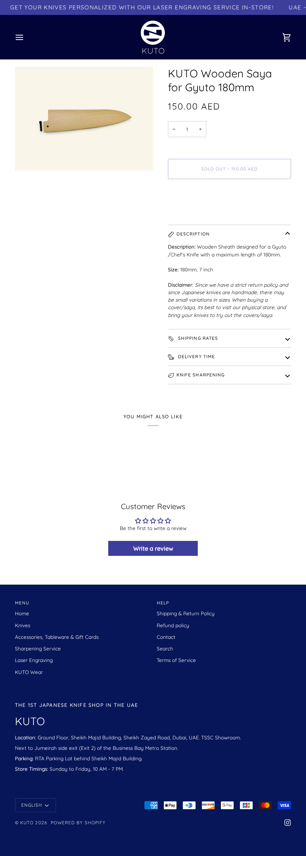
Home (22, 613)
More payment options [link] (194, 213)
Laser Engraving (34, 660)
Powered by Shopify (78, 822)
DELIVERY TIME (196, 356)
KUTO (27, 822)
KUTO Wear (29, 672)
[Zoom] (28, 156)
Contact (166, 637)
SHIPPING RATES (197, 338)
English (31, 805)
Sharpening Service (38, 648)
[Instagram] (287, 822)
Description (193, 234)
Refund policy (173, 625)
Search (165, 648)
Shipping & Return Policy (186, 613)
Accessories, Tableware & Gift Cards (57, 637)
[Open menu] (26, 37)
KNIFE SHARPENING (201, 375)
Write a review (153, 548)
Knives (22, 625)
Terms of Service (176, 660)
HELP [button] (163, 603)
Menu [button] (22, 603)
